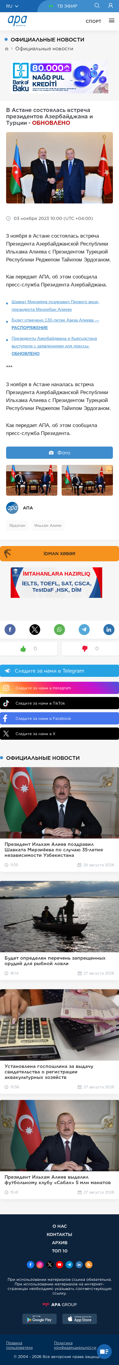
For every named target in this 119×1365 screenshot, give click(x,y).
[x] (49, 1265)
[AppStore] (79, 1319)
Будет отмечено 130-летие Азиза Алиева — (55, 324)
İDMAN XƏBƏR (59, 553)
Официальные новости (44, 49)
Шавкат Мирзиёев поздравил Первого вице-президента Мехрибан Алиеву (55, 305)
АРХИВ (59, 1242)
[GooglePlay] (39, 1319)
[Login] (110, 6)
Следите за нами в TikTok (40, 703)
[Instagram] (40, 1265)
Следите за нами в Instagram (43, 688)
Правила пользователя (19, 1345)
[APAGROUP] (59, 1304)
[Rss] (88, 1265)
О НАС (59, 1226)
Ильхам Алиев (47, 525)
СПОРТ (93, 21)
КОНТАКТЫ (59, 1234)
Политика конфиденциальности (75, 1345)
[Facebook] (30, 1265)
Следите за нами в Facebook (43, 718)
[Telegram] (69, 1265)
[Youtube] (59, 1265)
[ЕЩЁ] (110, 21)
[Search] (97, 6)
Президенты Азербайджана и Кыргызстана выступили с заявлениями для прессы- (54, 346)
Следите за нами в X (36, 733)
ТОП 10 (59, 1250)
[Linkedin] (79, 1265)
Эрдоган (17, 525)
